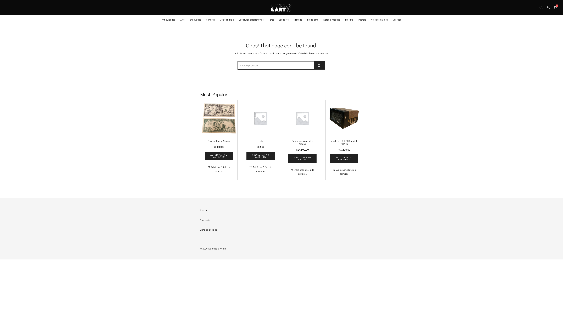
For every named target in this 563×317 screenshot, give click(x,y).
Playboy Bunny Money (219, 141)
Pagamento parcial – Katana (302, 142)
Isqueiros (284, 19)
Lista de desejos (208, 229)
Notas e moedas (331, 19)
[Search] (319, 65)
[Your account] (548, 7)
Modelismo (312, 19)
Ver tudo (397, 19)
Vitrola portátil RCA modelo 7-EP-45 (344, 142)
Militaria (298, 19)
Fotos (271, 19)
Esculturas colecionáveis (251, 19)
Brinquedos (195, 19)
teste (260, 141)
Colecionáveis (227, 19)
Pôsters (362, 19)
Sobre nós (205, 219)
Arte (182, 19)
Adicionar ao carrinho (218, 155)
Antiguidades (168, 19)
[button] (219, 169)
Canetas (210, 19)
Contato (204, 210)
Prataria (349, 19)
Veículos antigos (379, 19)
